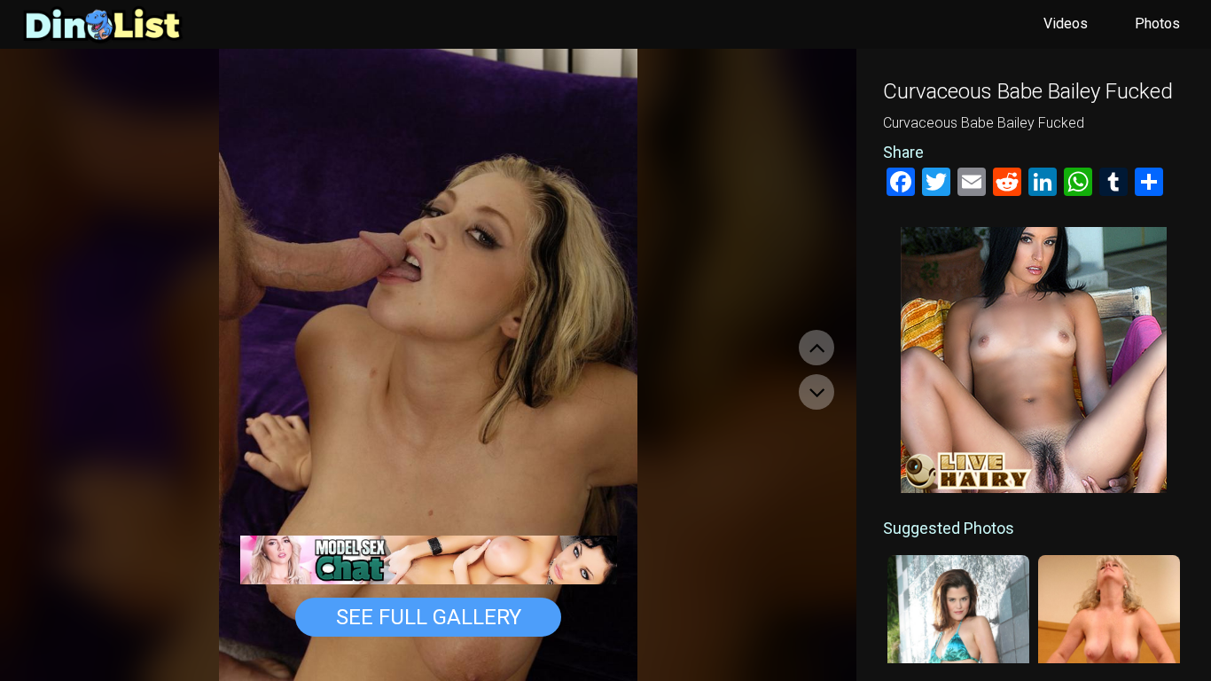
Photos (1157, 23)
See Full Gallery (428, 617)
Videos (1065, 23)
